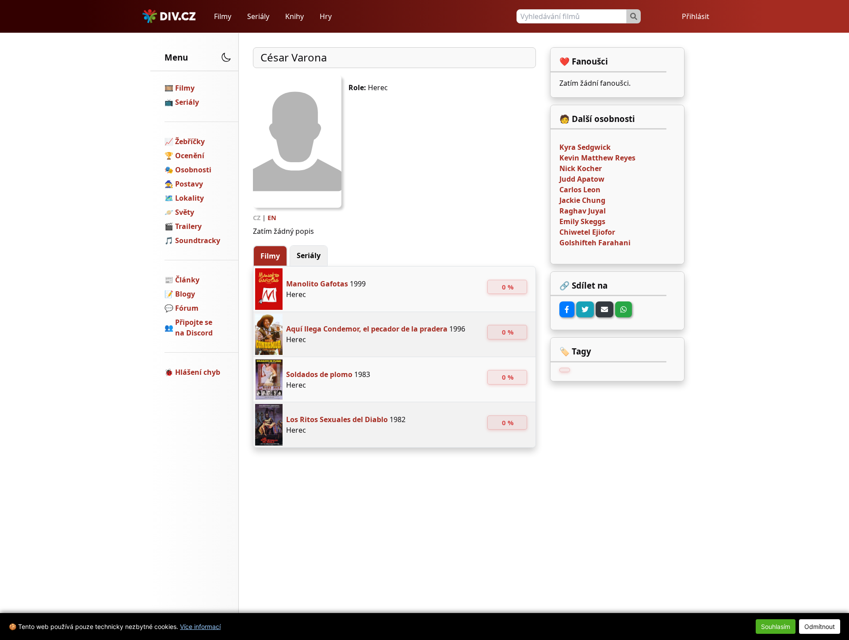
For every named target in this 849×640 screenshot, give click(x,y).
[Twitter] (585, 309)
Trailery (188, 226)
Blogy (185, 294)
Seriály (258, 16)
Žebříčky (190, 141)
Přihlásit (695, 16)
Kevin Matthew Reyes (597, 158)
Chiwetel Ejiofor (587, 232)
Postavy (189, 184)
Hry (326, 16)
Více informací (200, 626)
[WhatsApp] (623, 309)
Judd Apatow (581, 179)
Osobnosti (193, 170)
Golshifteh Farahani (595, 243)
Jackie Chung (582, 200)
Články (187, 280)
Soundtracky (197, 240)
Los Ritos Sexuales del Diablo (337, 419)
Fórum (187, 308)
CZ (256, 217)
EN (272, 217)
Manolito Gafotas (317, 284)
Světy (184, 212)
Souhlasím (775, 626)
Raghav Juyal (582, 211)
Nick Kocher (580, 168)
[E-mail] (604, 309)
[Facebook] (566, 309)
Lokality (189, 198)
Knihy (294, 16)
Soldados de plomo (319, 374)
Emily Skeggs (582, 221)
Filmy (222, 16)
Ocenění (189, 155)
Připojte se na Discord (194, 327)
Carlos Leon (579, 189)
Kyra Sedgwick (585, 147)
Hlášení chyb (197, 372)
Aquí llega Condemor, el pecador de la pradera (366, 329)
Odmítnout (819, 626)
